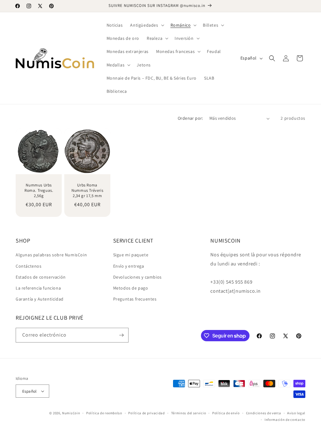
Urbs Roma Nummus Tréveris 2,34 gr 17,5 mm (87, 190)
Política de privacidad (146, 413)
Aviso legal (296, 413)
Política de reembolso (104, 413)
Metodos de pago (130, 288)
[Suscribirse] (121, 335)
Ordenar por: (190, 118)
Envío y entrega (128, 266)
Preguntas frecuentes (135, 299)
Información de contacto (285, 419)
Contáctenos (29, 266)
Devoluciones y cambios (137, 277)
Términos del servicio (188, 413)
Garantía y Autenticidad (40, 299)
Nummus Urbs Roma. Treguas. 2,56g (38, 190)
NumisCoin (71, 413)
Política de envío (226, 413)
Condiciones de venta (263, 413)
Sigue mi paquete (131, 255)
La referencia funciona (38, 288)
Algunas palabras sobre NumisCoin (51, 255)
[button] (146, 25)
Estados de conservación (41, 277)
